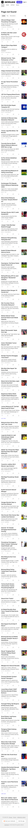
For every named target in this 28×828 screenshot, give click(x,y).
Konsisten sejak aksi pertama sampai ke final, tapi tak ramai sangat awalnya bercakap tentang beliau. (9, 575)
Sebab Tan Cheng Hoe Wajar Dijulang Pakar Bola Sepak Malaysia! (10, 451)
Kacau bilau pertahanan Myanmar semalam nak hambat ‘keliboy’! (10, 494)
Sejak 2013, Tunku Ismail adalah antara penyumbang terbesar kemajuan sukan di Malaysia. (9, 189)
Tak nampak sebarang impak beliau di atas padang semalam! (10, 294)
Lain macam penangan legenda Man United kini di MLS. (9, 468)
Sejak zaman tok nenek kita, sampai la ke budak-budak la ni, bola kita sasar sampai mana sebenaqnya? (10, 628)
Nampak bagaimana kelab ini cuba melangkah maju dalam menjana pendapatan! (10, 254)
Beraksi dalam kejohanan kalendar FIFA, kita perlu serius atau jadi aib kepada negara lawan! (10, 427)
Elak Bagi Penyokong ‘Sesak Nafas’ (10, 478)
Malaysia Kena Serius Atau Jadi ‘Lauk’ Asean (9, 423)
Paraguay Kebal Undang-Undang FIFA (9, 730)
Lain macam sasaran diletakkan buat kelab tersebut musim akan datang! (9, 534)
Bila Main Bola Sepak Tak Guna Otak (9, 369)
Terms (14, 817)
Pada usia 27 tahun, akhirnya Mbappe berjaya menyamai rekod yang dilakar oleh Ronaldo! (10, 668)
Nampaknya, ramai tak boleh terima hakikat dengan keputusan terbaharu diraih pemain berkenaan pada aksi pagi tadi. (10, 759)
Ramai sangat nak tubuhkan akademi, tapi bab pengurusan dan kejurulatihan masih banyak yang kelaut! (10, 773)
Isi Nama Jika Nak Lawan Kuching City (9, 33)
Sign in (25, 2)
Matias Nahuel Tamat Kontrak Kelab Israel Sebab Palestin (9, 317)
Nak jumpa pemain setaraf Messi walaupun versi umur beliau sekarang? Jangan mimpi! (9, 695)
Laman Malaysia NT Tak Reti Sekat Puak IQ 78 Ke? (10, 407)
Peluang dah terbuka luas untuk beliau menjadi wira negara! (9, 519)
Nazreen (7, 522)
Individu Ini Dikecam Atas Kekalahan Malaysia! (9, 119)
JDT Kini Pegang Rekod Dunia (10, 94)
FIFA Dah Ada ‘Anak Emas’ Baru (9, 755)
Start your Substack (10, 821)
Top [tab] (7, 15)
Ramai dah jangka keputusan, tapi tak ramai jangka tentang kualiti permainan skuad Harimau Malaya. (10, 175)
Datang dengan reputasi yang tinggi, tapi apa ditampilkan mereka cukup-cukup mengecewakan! (10, 708)
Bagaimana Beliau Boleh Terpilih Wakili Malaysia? (9, 394)
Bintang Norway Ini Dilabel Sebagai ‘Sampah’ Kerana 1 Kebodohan (9, 638)
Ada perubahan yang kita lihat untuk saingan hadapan (9, 216)
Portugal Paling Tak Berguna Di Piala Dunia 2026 (10, 704)
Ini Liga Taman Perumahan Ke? (9, 82)
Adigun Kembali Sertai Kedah (10, 71)
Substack (6, 825)
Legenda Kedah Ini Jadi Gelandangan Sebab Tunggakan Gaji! (8, 437)
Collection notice (21, 817)
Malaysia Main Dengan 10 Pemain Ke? (9, 291)
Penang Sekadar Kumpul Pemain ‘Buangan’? (9, 677)
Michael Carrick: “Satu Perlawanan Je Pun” (8, 59)
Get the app (21, 821)
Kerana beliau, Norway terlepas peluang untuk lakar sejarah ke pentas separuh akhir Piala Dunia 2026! (9, 642)
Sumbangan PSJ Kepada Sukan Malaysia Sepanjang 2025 (9, 185)
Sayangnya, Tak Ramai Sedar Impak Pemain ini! (10, 264)
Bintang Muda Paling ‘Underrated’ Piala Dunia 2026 (8, 571)
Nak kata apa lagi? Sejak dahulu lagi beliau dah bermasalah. (10, 334)
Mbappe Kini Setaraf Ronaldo (10, 665)
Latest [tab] (3, 15)
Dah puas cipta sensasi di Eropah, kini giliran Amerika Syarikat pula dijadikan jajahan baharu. (9, 385)
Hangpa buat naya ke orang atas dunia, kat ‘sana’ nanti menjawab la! (10, 441)
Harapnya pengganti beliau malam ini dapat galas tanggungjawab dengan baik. (10, 135)
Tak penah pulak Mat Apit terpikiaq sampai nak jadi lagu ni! (10, 109)
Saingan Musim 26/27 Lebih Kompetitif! (10, 213)
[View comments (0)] (8, 29)
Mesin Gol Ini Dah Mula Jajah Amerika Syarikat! (10, 382)
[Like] (2, 29)
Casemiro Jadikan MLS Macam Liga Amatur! (8, 465)
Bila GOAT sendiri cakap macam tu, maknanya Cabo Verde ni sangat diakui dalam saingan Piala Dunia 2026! (10, 746)
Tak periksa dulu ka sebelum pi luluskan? (9, 49)
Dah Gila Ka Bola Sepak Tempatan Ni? (8, 106)
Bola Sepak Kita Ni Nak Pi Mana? (9, 624)
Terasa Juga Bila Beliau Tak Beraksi (9, 131)
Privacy (10, 817)
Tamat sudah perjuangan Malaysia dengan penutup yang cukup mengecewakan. (10, 122)
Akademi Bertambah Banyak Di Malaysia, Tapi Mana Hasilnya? (10, 769)
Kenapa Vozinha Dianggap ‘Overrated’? (9, 356)
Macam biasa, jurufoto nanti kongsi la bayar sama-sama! (10, 37)
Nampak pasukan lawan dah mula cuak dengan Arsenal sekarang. (10, 162)
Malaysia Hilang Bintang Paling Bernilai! (9, 238)
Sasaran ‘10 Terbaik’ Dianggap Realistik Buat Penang (8, 529)
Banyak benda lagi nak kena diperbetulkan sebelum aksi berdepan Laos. (8, 481)
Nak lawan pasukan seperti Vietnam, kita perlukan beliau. (9, 204)
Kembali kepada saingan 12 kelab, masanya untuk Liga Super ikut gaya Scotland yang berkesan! (10, 561)
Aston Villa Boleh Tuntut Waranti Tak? (9, 344)
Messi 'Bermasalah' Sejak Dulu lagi (9, 331)
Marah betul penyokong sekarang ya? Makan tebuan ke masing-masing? (10, 86)
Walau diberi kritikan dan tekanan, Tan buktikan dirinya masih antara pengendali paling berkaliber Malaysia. (10, 456)
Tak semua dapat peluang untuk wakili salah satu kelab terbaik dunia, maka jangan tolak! (9, 229)
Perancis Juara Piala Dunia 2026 (9, 782)
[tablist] (8, 15)
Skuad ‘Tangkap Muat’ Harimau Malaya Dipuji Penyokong (8, 652)
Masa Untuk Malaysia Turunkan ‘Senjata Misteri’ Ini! (9, 199)
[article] (14, 24)
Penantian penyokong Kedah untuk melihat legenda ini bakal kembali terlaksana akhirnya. (10, 73)
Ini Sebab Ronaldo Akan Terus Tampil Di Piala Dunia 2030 (9, 611)
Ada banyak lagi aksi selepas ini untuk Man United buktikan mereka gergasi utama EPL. (10, 62)
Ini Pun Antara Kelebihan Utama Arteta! (9, 158)
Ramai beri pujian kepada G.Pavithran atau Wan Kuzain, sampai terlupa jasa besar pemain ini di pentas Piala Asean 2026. (10, 267)
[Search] (25, 15)
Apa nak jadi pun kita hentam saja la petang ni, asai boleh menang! (10, 506)
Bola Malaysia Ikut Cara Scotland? (8, 557)
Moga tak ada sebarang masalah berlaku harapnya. (9, 24)
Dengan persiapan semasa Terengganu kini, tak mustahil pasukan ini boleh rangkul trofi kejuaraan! (9, 548)
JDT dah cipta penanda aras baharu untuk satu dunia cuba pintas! (10, 97)
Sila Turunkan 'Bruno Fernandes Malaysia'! (8, 304)
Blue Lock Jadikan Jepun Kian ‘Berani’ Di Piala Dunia (9, 798)
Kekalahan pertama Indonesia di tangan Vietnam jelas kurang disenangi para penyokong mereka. (10, 372)
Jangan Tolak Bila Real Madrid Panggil (8, 226)
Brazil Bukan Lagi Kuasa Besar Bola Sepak (8, 717)
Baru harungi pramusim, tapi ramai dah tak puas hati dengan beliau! (10, 347)
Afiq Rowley (10, 27)
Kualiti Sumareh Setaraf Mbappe (8, 490)
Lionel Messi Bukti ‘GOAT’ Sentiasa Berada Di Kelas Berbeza (9, 691)
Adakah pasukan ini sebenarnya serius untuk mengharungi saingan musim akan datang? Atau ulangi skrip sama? (10, 681)
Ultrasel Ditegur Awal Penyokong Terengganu (8, 21)
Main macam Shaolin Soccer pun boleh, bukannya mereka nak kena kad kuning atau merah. (10, 733)
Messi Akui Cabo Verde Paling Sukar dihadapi (8, 742)
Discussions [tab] (12, 15)
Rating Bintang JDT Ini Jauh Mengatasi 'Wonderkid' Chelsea (10, 277)
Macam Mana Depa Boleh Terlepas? (9, 46)
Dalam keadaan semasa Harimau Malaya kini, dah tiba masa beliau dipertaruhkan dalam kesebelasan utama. (10, 307)
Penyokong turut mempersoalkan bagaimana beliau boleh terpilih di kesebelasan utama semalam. (10, 398)
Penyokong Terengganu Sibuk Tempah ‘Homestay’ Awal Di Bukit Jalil (9, 544)
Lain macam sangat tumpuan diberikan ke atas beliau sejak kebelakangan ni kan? (8, 360)
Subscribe (19, 2)
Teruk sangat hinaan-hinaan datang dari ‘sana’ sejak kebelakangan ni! (10, 411)
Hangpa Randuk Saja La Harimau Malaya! (8, 503)
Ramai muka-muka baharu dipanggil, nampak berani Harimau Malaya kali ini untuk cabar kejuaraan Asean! (10, 657)
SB (5, 152)
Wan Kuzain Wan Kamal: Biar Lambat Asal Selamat (10, 516)
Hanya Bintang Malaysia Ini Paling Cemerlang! (9, 171)
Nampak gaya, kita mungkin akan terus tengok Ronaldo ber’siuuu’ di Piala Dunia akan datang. (10, 615)
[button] (2, 5)
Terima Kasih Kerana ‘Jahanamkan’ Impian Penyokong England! (7, 585)
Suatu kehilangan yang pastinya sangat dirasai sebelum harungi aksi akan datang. (9, 242)
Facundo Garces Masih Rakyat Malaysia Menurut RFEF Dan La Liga (9, 145)
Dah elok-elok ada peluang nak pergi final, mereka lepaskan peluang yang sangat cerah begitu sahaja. (10, 590)
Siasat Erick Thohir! (7, 598)
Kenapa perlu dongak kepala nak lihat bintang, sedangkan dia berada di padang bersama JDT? (10, 282)
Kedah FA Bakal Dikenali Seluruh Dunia (8, 251)
